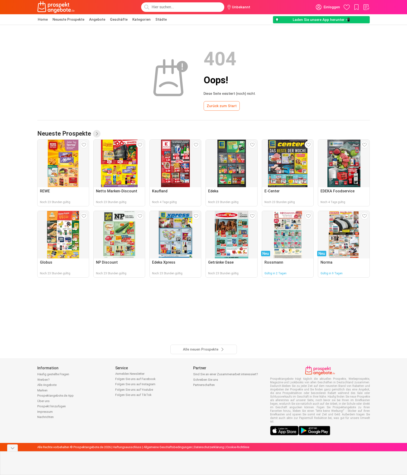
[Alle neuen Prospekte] (97, 134)
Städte (161, 19)
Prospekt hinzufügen (51, 406)
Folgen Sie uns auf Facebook (135, 379)
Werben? (43, 379)
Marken (42, 390)
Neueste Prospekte (68, 19)
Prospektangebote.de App (55, 395)
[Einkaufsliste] (366, 7)
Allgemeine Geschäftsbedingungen (168, 447)
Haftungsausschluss (127, 447)
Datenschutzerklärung (209, 447)
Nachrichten (45, 417)
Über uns (43, 401)
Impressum (45, 411)
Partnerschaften (204, 385)
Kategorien (141, 19)
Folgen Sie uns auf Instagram (135, 384)
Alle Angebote (47, 385)
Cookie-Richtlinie (237, 447)
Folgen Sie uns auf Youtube (134, 389)
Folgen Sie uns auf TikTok (133, 395)
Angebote (97, 19)
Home (43, 19)
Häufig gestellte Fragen (53, 374)
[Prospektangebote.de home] (56, 7)
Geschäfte (119, 19)
